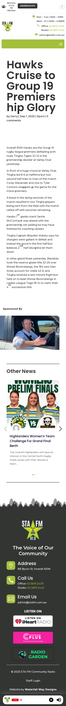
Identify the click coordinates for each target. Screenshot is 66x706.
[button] (33, 474)
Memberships (27, 5)
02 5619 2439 (56, 26)
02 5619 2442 (57, 30)
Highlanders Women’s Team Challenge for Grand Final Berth (32, 441)
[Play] (51, 699)
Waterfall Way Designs (41, 689)
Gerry (14, 116)
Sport (40, 116)
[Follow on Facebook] (62, 6)
